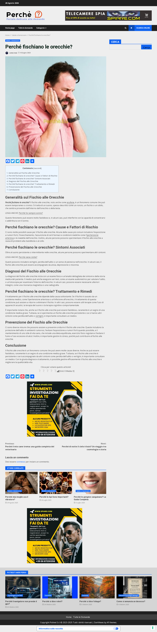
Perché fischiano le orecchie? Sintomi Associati (28, 178)
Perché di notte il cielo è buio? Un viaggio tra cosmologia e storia (84, 446)
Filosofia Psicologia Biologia (128, 595)
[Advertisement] (108, 15)
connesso (20, 461)
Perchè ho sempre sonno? (31, 213)
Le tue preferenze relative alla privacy (89, 628)
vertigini (39, 316)
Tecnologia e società (15, 595)
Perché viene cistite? (28, 257)
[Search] (125, 28)
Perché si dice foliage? (97, 587)
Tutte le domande (25, 28)
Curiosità (48, 595)
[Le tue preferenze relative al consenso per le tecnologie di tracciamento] (152, 627)
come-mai (13, 53)
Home (69, 617)
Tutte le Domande (81, 617)
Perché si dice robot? (60, 587)
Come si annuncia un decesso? (134, 587)
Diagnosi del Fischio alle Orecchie (22, 181)
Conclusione (13, 189)
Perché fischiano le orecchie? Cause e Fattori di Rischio (32, 175)
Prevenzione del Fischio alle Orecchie (24, 187)
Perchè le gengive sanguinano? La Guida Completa (90, 483)
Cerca (115, 41)
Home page (10, 28)
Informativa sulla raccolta (51, 628)
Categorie (40, 28)
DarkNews (99, 622)
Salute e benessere (12, 40)
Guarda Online (143, 28)
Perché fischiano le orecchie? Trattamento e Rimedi (31, 184)
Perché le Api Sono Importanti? (55, 483)
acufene (70, 202)
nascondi (37, 168)
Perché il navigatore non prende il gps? (22, 587)
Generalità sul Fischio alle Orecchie (23, 173)
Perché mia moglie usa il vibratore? (21, 483)
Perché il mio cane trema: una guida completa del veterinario (29, 446)
